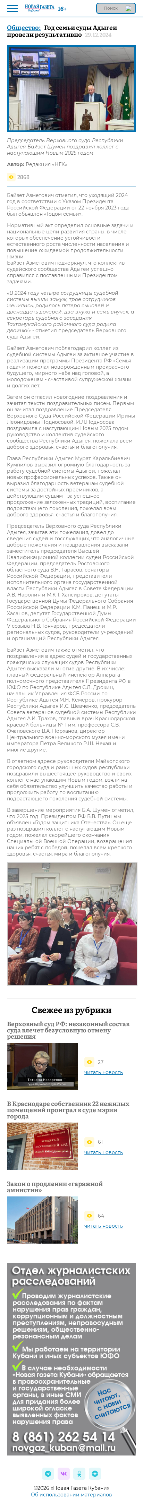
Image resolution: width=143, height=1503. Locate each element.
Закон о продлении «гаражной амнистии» (55, 1186)
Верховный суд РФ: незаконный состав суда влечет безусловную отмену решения (68, 1030)
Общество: (24, 27)
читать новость (103, 1072)
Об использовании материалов (71, 1495)
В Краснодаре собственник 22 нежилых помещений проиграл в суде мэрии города (68, 1109)
